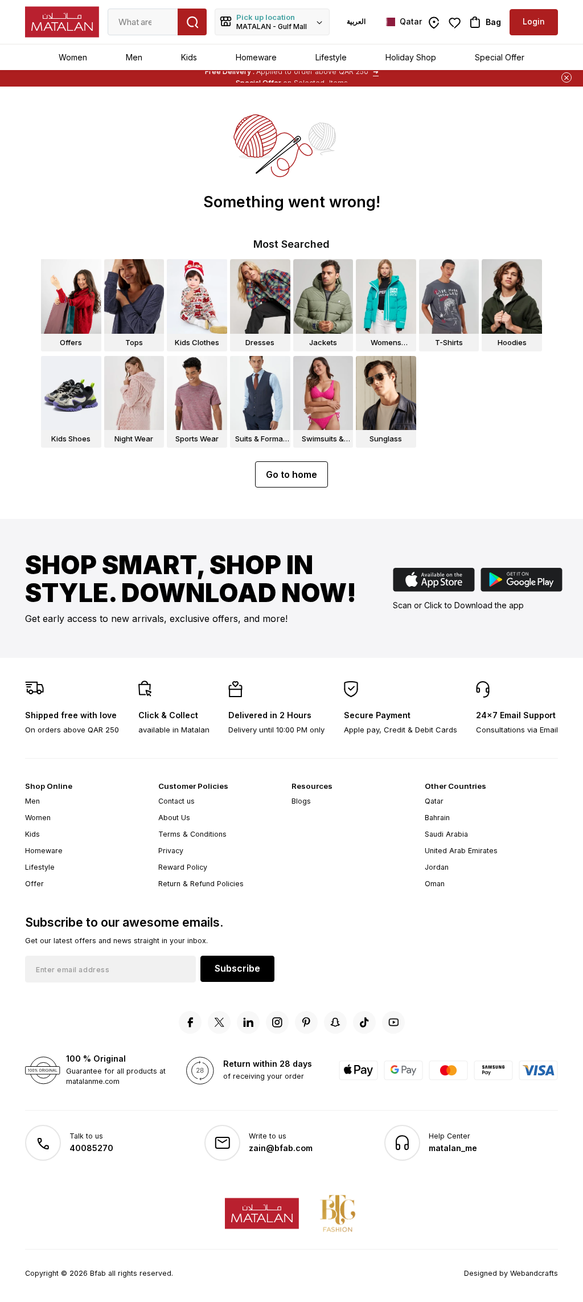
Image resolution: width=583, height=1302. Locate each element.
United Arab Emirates (461, 850)
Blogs (301, 801)
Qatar (434, 801)
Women (73, 57)
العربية (356, 21)
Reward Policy (182, 867)
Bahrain (437, 817)
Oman (435, 883)
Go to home (291, 474)
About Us (174, 817)
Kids (189, 57)
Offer (34, 883)
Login (534, 21)
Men (134, 57)
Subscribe (237, 968)
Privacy (170, 850)
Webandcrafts (534, 1273)
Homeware (256, 57)
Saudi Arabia (446, 834)
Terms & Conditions (192, 834)
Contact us (176, 801)
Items (338, 75)
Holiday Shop (410, 57)
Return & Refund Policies (201, 883)
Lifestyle (331, 57)
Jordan (437, 867)
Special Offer (499, 57)
